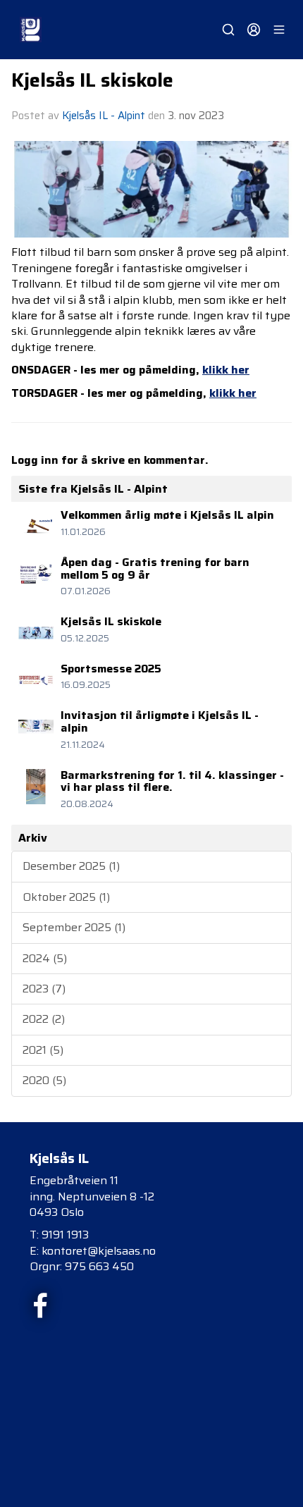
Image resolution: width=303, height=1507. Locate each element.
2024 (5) (45, 958)
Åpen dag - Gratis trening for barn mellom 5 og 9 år (155, 568)
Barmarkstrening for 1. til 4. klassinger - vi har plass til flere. (172, 781)
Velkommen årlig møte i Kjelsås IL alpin (167, 515)
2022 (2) (44, 1019)
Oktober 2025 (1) (66, 897)
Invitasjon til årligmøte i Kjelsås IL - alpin (160, 721)
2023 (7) (44, 988)
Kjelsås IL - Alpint (103, 115)
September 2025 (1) (74, 927)
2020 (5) (44, 1080)
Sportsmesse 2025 (111, 668)
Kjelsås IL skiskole (92, 80)
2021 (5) (43, 1050)
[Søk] (228, 29)
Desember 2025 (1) (71, 866)
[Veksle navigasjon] (279, 29)
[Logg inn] (253, 29)
